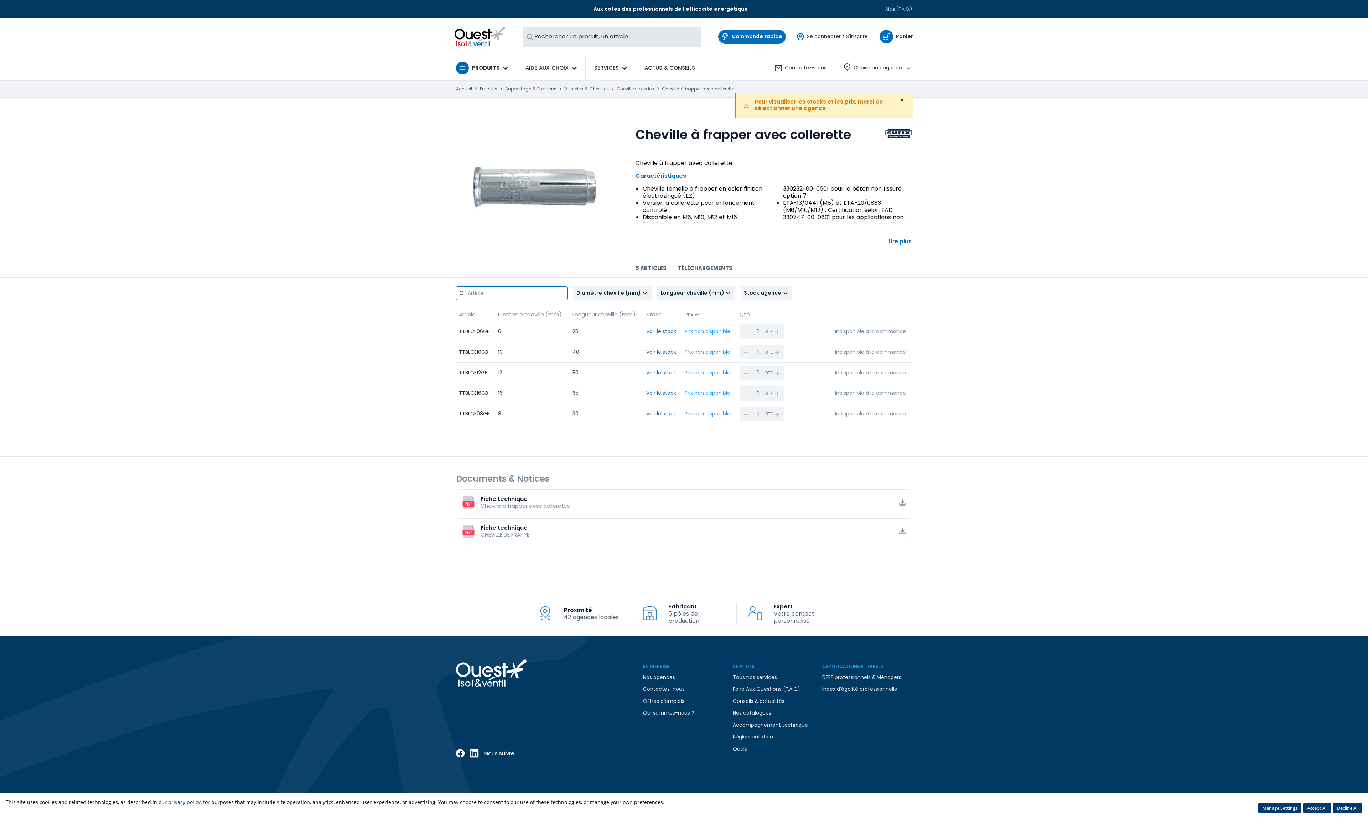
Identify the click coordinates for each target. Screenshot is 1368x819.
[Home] (480, 37)
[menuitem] (670, 68)
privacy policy (184, 802)
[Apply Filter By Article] (462, 293)
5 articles (651, 268)
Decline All (1347, 808)
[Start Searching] (530, 37)
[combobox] (612, 37)
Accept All (1317, 808)
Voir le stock (661, 331)
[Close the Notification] (902, 100)
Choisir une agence (878, 67)
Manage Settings (1279, 808)
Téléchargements (705, 268)
